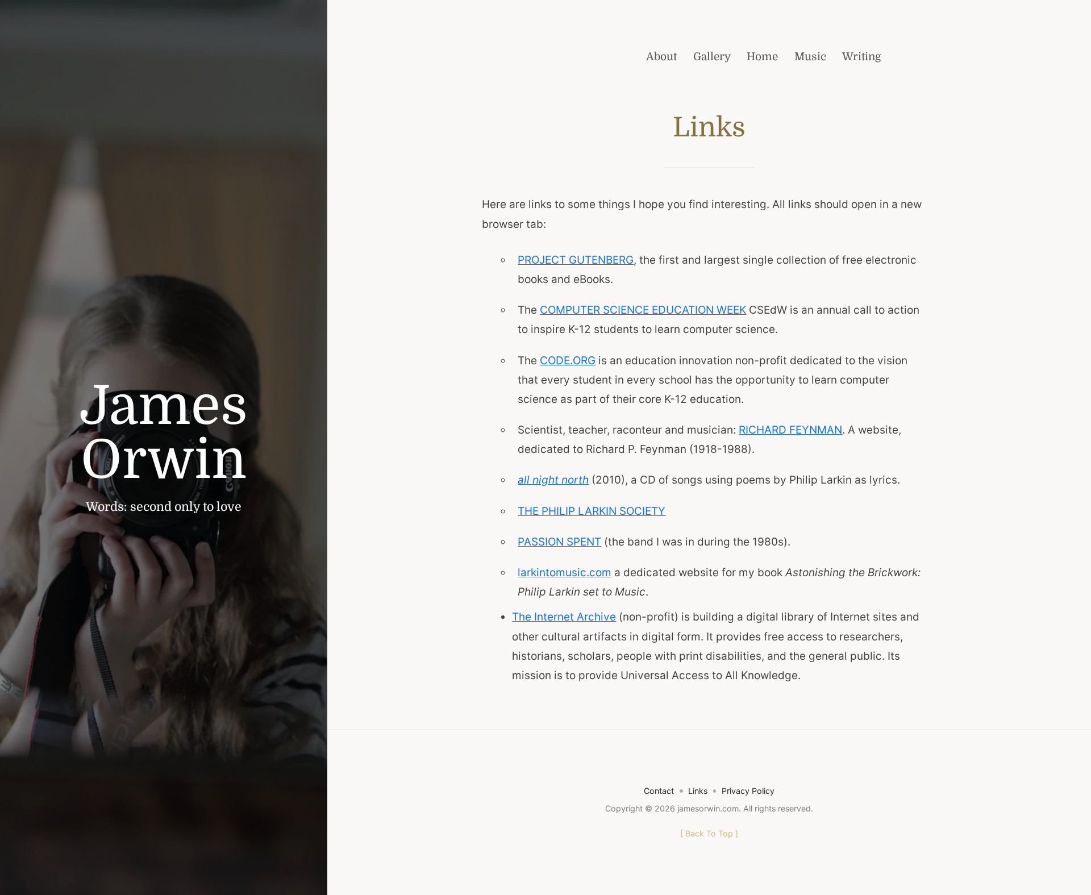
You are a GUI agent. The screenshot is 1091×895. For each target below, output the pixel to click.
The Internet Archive (564, 616)
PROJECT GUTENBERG (576, 260)
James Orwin (164, 433)
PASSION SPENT (559, 541)
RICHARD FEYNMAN (790, 429)
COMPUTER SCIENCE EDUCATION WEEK (643, 310)
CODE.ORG (568, 360)
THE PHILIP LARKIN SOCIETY (591, 511)
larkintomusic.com (564, 572)
